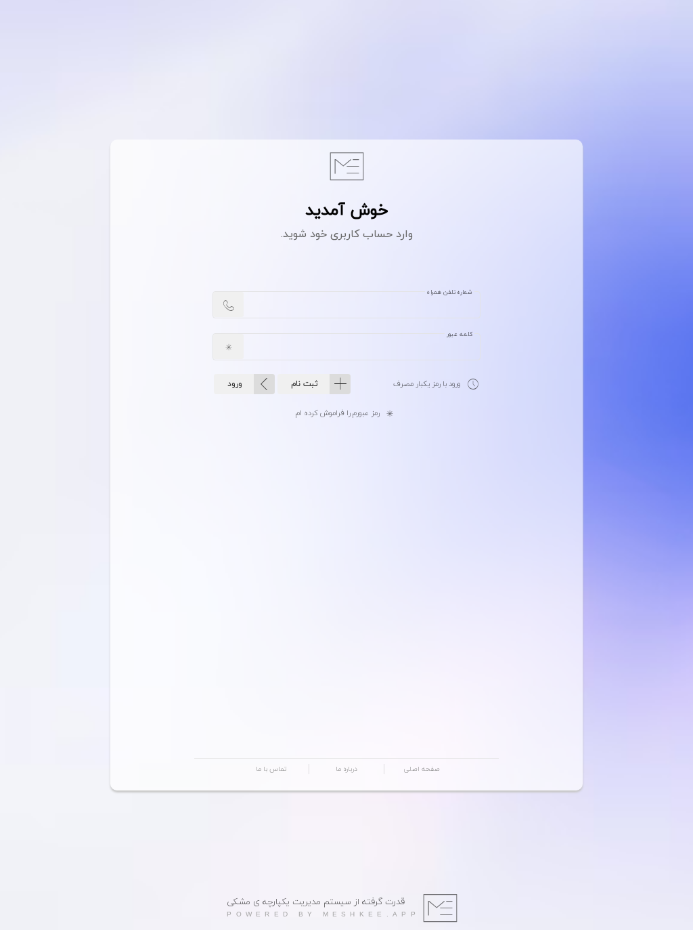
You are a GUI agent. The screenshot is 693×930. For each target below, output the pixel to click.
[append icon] (228, 304)
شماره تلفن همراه (449, 292)
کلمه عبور (459, 334)
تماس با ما (271, 769)
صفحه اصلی (421, 769)
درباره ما (346, 769)
